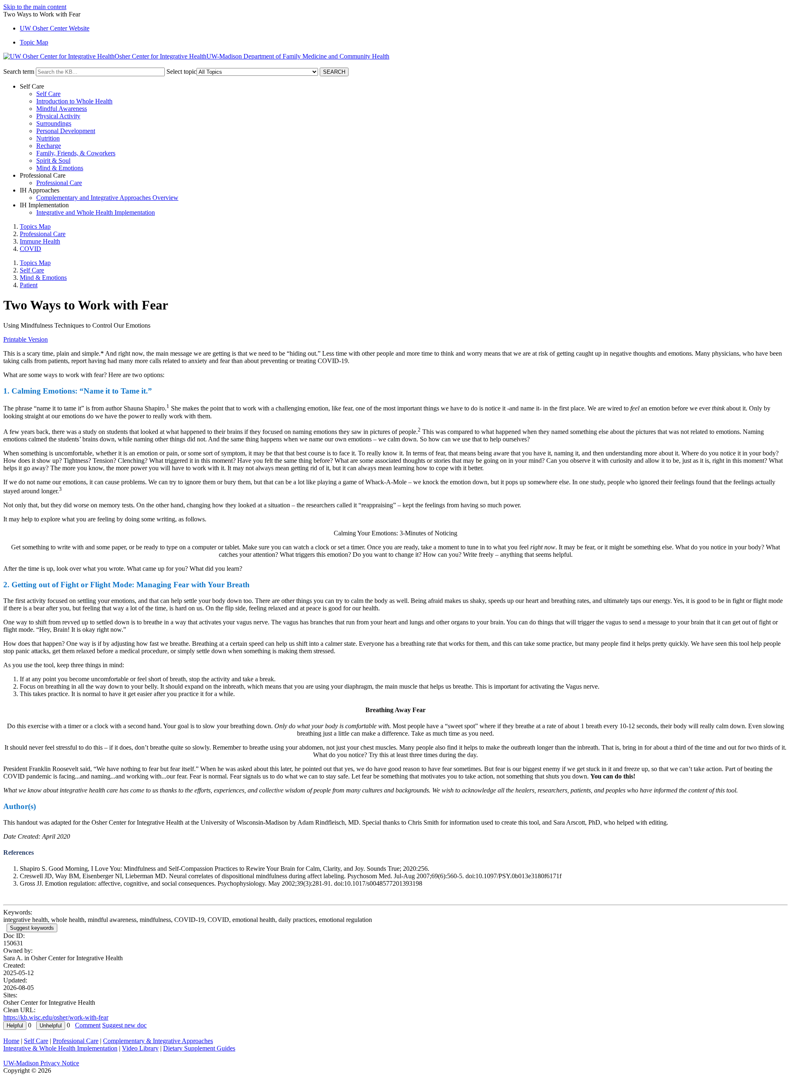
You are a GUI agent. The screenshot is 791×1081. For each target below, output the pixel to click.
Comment (88, 1025)
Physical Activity (58, 116)
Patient (28, 284)
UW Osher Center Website (54, 28)
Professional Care (59, 182)
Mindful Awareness (61, 108)
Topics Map (35, 226)
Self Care (48, 93)
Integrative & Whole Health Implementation (60, 1048)
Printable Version (25, 339)
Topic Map (34, 42)
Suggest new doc (124, 1025)
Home (11, 1040)
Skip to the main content (34, 6)
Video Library (140, 1048)
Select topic (181, 71)
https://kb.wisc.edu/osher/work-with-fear (55, 1017)
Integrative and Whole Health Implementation (95, 212)
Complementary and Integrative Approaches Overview (107, 197)
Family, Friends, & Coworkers (75, 153)
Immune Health (40, 241)
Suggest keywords (32, 928)
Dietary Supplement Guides (199, 1048)
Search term (18, 71)
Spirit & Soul (53, 160)
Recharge (48, 145)
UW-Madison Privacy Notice (41, 1063)
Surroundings (53, 123)
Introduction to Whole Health (74, 101)
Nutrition (48, 138)
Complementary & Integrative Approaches (158, 1040)
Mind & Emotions (59, 167)
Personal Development (65, 130)
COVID (30, 248)
